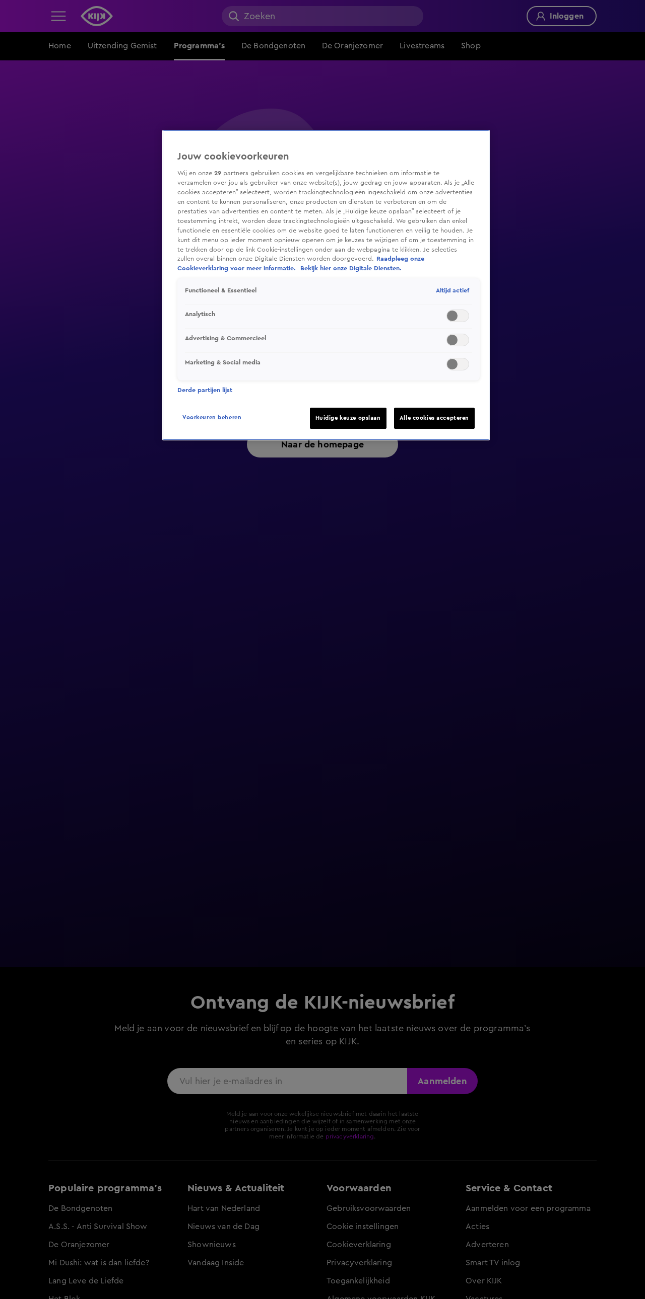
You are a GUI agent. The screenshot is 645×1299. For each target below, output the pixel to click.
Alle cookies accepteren (434, 418)
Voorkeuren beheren (211, 417)
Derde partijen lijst (204, 390)
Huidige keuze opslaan (348, 418)
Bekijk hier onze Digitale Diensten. (351, 268)
